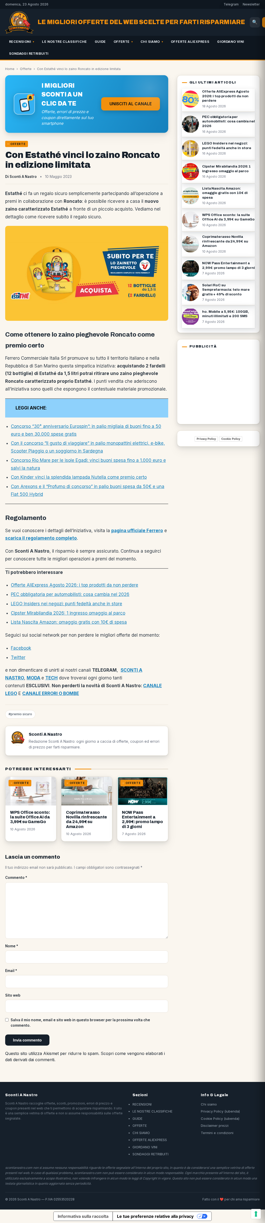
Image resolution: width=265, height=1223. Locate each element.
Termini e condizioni (217, 1133)
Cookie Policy (230, 439)
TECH (51, 677)
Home (9, 69)
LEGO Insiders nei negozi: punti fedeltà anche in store (66, 603)
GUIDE (100, 42)
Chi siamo (209, 1104)
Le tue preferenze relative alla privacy (155, 1216)
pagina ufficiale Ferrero (137, 530)
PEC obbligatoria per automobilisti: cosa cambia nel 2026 (70, 594)
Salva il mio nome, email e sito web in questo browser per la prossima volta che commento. (80, 1022)
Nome (11, 946)
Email (11, 971)
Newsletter (251, 4)
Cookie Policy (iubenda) (220, 1118)
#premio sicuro (20, 714)
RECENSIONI (20, 42)
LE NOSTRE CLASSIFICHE (64, 42)
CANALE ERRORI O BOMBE (50, 693)
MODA (33, 677)
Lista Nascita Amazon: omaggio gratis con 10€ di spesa (69, 622)
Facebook (21, 648)
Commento (16, 877)
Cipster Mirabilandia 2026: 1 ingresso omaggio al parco (68, 613)
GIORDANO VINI (230, 42)
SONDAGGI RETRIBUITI (29, 53)
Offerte (26, 69)
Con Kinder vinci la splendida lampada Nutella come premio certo (79, 477)
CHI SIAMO (150, 42)
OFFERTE (122, 42)
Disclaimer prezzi (215, 1125)
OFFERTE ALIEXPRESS (190, 42)
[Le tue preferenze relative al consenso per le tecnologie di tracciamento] (256, 1214)
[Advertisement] (214, 385)
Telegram (231, 4)
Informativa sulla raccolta (83, 1216)
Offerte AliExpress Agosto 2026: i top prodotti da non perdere (74, 585)
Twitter (18, 657)
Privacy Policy (206, 439)
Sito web (12, 995)
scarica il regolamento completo (41, 538)
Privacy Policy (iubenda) (220, 1111)
